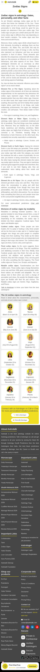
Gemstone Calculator (8, 595)
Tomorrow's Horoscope (9, 470)
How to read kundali (28, 478)
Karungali (4, 587)
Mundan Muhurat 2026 (9, 529)
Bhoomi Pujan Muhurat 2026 (9, 516)
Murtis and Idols (6, 637)
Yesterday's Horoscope (9, 466)
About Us (24, 596)
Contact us (25, 605)
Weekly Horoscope (7, 474)
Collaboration (5, 538)
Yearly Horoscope (7, 483)
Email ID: (29, 621)
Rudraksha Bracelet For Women (9, 631)
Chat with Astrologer (28, 491)
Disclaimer (25, 591)
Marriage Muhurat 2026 (9, 510)
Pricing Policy (26, 600)
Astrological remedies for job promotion (29, 539)
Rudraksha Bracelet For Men (9, 624)
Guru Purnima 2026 (8, 559)
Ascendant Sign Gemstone (26, 516)
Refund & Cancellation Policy (29, 578)
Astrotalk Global (6, 649)
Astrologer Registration (29, 554)
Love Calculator (6, 555)
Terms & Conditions (28, 583)
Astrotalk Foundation (8, 567)
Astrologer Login (27, 550)
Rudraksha (5, 583)
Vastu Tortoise (6, 591)
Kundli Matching (26, 487)
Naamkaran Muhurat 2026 (8, 501)
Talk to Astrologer (7, 287)
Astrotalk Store (26, 466)
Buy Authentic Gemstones (6, 605)
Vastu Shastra (6, 551)
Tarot (3, 542)
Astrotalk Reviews (27, 499)
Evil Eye (4, 579)
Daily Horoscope (7, 462)
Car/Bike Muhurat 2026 (9, 506)
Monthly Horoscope (8, 478)
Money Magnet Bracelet (9, 645)
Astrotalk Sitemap (7, 563)
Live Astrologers (26, 474)
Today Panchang (27, 470)
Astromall (24, 462)
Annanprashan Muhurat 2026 (9, 493)
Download (32, 666)
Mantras (24, 533)
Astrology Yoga (26, 503)
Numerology (25, 529)
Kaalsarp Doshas (27, 507)
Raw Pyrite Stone (7, 641)
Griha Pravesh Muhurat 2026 (9, 523)
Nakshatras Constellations (26, 523)
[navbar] (2, 2)
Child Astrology (26, 511)
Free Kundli (25, 483)
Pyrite (3, 614)
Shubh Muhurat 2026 (9, 487)
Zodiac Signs (5, 546)
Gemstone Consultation (9, 599)
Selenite (4, 618)
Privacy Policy (26, 587)
